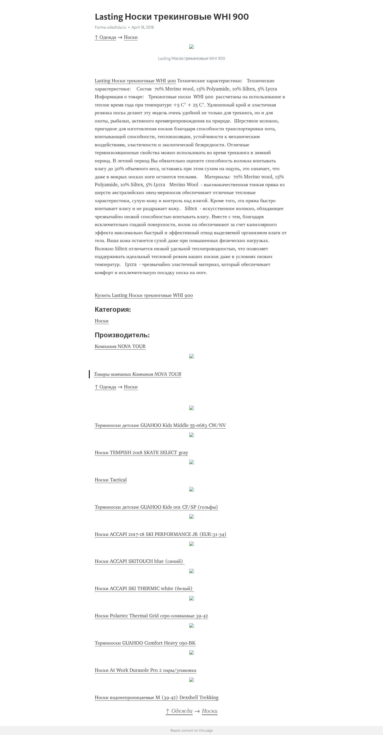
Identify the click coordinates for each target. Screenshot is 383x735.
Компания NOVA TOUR (120, 346)
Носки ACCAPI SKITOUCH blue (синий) (139, 561)
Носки (131, 37)
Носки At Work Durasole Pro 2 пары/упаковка (145, 670)
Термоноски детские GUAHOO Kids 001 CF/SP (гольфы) (156, 507)
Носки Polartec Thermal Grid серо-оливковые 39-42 (151, 616)
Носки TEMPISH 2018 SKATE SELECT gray (141, 452)
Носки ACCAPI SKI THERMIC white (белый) (144, 588)
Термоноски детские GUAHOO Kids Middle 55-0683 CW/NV (160, 425)
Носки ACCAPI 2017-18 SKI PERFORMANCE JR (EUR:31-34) (161, 534)
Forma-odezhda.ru (110, 27)
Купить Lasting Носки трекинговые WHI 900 (144, 295)
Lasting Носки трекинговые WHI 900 (135, 81)
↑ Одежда (105, 37)
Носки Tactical (111, 480)
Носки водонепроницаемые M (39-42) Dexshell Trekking (156, 697)
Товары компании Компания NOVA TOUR (137, 374)
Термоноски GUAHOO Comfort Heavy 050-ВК (145, 643)
